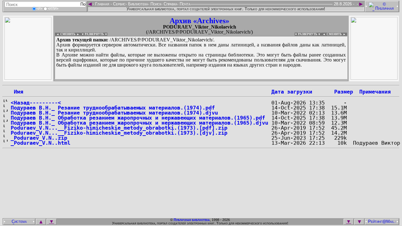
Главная (102, 4)
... (201, 79)
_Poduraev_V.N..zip (39, 138)
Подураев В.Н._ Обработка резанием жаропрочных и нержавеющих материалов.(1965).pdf (138, 118)
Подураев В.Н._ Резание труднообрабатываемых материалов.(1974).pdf (113, 108)
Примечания (375, 92)
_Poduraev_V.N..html (40, 143)
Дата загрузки (291, 92)
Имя (17, 92)
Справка (169, 4)
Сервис (119, 4)
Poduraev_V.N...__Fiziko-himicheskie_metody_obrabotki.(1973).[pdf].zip (119, 128)
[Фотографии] (28, 78)
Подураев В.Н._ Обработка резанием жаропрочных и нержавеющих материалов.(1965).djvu (139, 123)
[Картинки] (374, 78)
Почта (184, 4)
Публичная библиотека (192, 220)
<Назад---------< (36, 103)
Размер (343, 92)
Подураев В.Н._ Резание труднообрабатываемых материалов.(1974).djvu (114, 113)
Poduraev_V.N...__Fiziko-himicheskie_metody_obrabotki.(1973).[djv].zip (119, 133)
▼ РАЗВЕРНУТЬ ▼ (94, 34)
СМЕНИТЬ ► (337, 34)
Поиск (155, 4)
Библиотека (137, 4)
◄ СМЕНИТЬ (65, 34)
